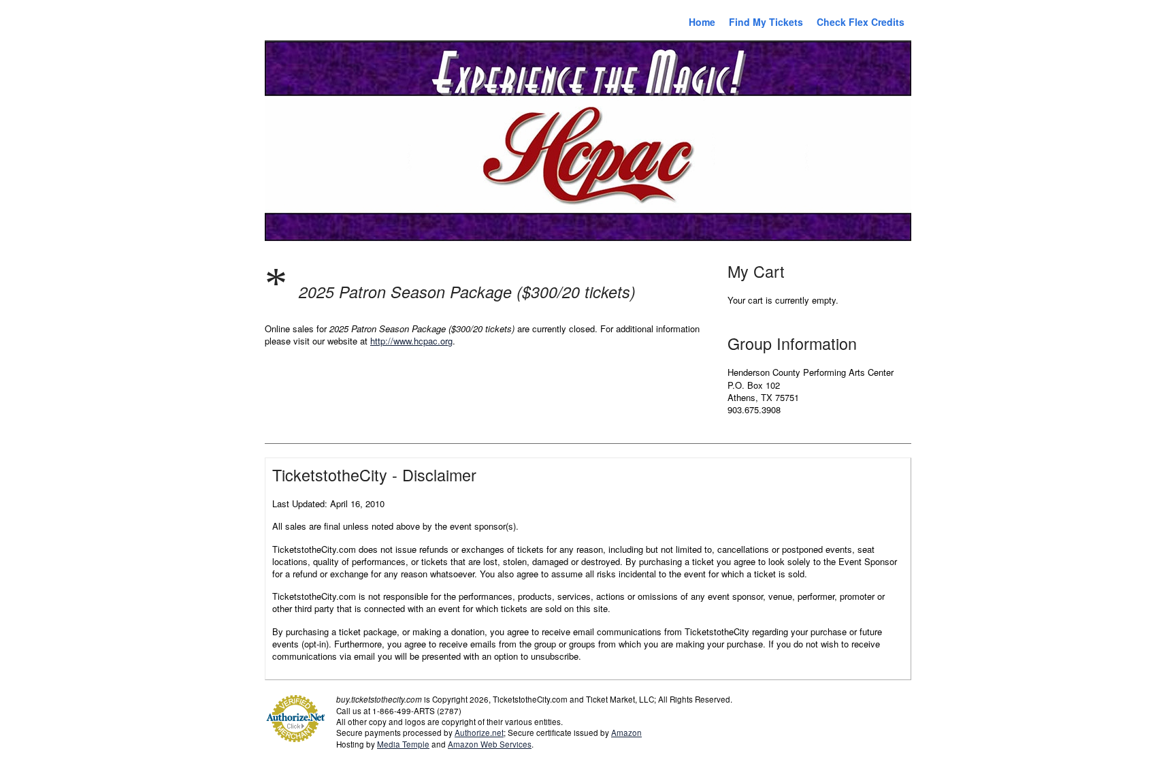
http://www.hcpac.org (411, 340)
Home (702, 22)
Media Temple (403, 744)
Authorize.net (479, 732)
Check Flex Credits (860, 22)
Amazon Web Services (490, 744)
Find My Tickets (766, 22)
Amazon (626, 732)
